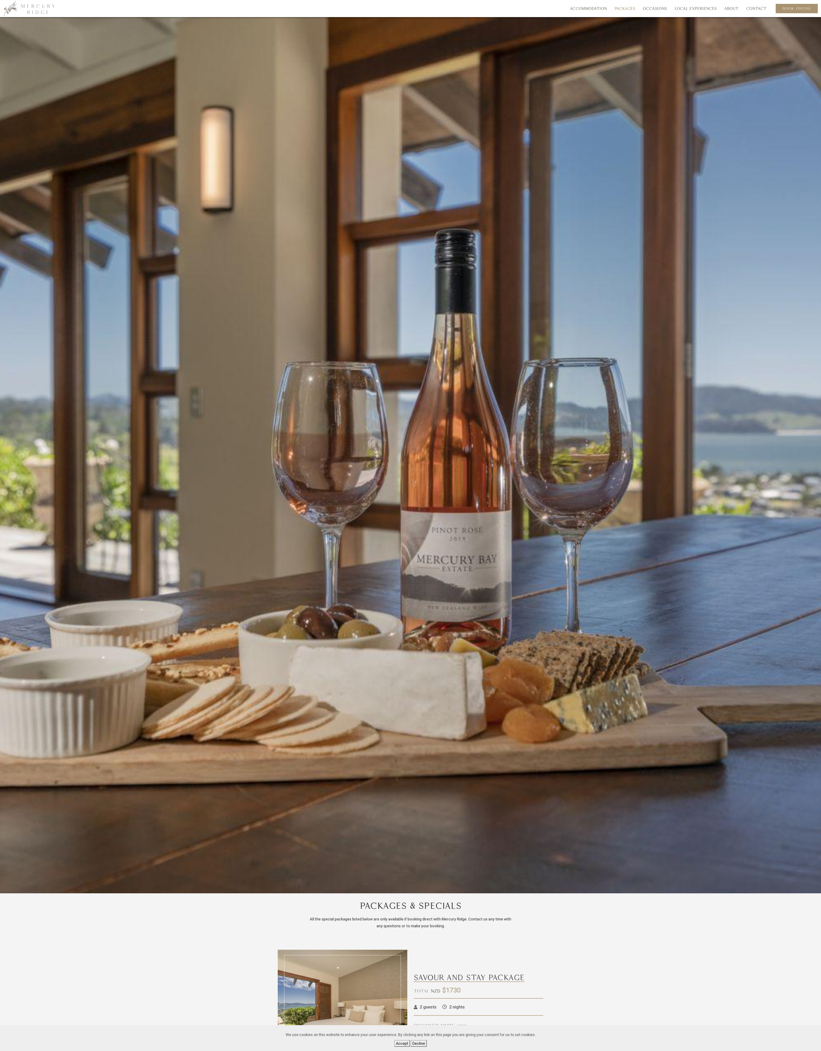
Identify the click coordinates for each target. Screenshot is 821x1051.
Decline (418, 1043)
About (731, 8)
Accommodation (588, 8)
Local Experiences (696, 8)
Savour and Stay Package (469, 977)
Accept (402, 1043)
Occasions (655, 8)
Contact (756, 8)
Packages (624, 8)
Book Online (796, 8)
